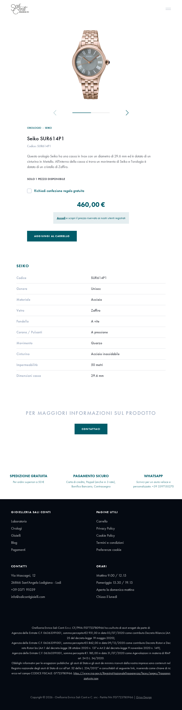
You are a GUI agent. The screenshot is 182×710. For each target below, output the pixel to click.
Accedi (61, 218)
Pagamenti (18, 549)
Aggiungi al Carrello (52, 236)
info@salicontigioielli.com (28, 596)
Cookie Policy (105, 535)
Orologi (16, 528)
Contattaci (91, 429)
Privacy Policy (105, 528)
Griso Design (144, 697)
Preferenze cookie (108, 549)
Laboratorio (19, 521)
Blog (14, 542)
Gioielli (16, 535)
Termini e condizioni (110, 542)
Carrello (101, 521)
